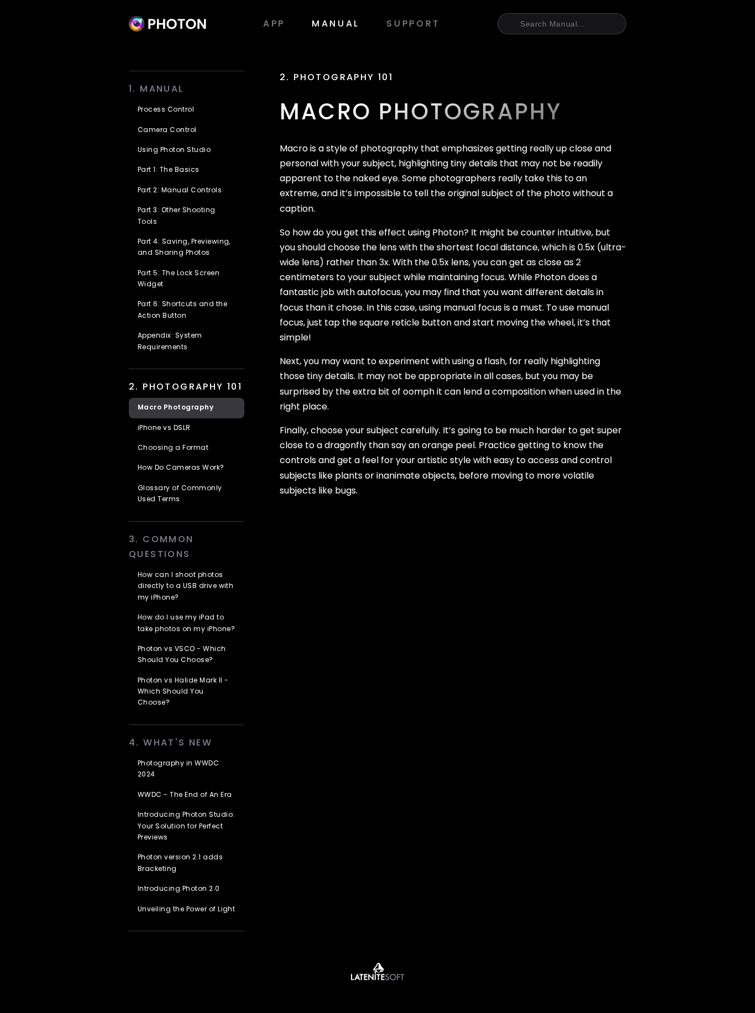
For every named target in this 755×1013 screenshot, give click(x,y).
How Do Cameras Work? (181, 468)
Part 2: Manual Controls (180, 190)
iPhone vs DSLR (164, 428)
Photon (167, 24)
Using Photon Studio (174, 150)
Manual (336, 24)
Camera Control (167, 130)
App (274, 24)
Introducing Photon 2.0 (179, 889)
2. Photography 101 (336, 78)
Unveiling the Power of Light (186, 909)
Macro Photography (175, 408)
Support (413, 24)
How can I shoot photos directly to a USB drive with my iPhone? (185, 586)
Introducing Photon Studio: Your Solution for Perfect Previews (186, 826)
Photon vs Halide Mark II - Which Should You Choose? (183, 692)
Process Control (166, 110)
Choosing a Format (173, 448)
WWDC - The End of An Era (185, 795)
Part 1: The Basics (169, 170)
